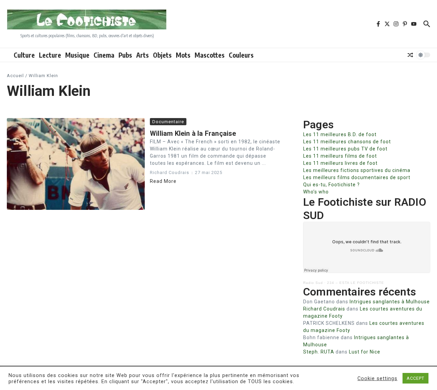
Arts (142, 55)
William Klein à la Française (193, 133)
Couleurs (241, 55)
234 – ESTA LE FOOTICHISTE (355, 283)
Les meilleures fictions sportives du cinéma (356, 170)
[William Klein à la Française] (76, 164)
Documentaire (168, 121)
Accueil (15, 75)
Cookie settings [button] (377, 378)
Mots (183, 55)
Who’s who (316, 191)
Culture (24, 55)
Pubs (125, 55)
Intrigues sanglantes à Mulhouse (390, 301)
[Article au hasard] (410, 55)
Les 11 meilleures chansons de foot (347, 141)
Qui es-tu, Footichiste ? (331, 184)
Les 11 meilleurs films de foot (340, 156)
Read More (163, 181)
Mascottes (210, 55)
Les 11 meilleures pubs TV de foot (345, 148)
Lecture (50, 55)
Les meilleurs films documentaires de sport (356, 177)
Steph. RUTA (318, 352)
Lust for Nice (364, 352)
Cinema (104, 55)
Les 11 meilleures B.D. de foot (340, 134)
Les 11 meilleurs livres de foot (340, 163)
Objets (162, 55)
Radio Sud (313, 283)
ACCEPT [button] (415, 378)
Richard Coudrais (324, 309)
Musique (77, 55)
